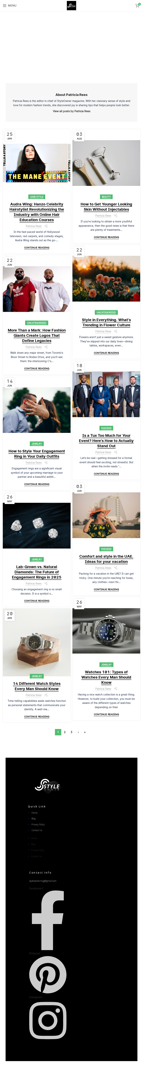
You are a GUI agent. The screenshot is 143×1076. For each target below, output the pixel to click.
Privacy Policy (38, 824)
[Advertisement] (71, 45)
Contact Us (36, 830)
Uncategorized (106, 312)
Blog (33, 818)
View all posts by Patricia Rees (71, 111)
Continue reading (36, 247)
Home (34, 812)
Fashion (106, 428)
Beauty (106, 196)
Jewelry (37, 443)
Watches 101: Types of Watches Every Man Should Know (106, 677)
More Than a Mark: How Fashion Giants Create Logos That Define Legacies (37, 335)
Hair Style (36, 196)
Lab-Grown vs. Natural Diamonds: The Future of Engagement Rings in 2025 (36, 572)
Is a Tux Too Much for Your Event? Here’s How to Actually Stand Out (106, 440)
